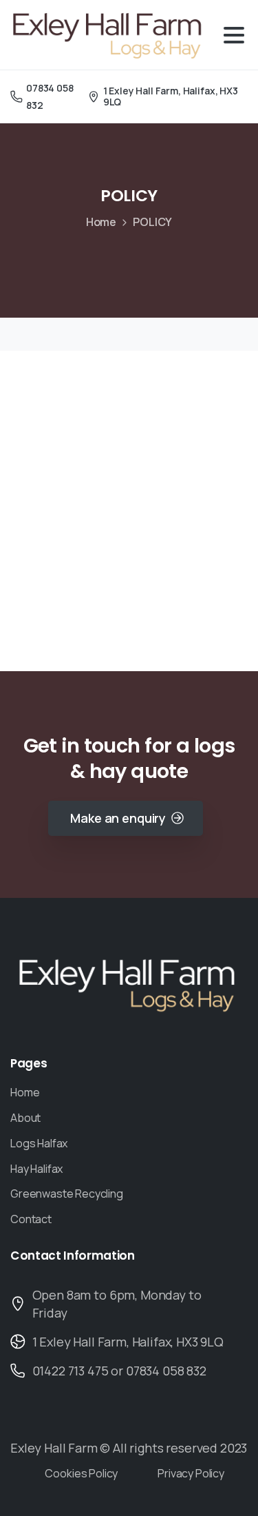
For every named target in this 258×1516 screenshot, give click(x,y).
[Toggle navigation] (234, 35)
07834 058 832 (50, 96)
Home (101, 221)
